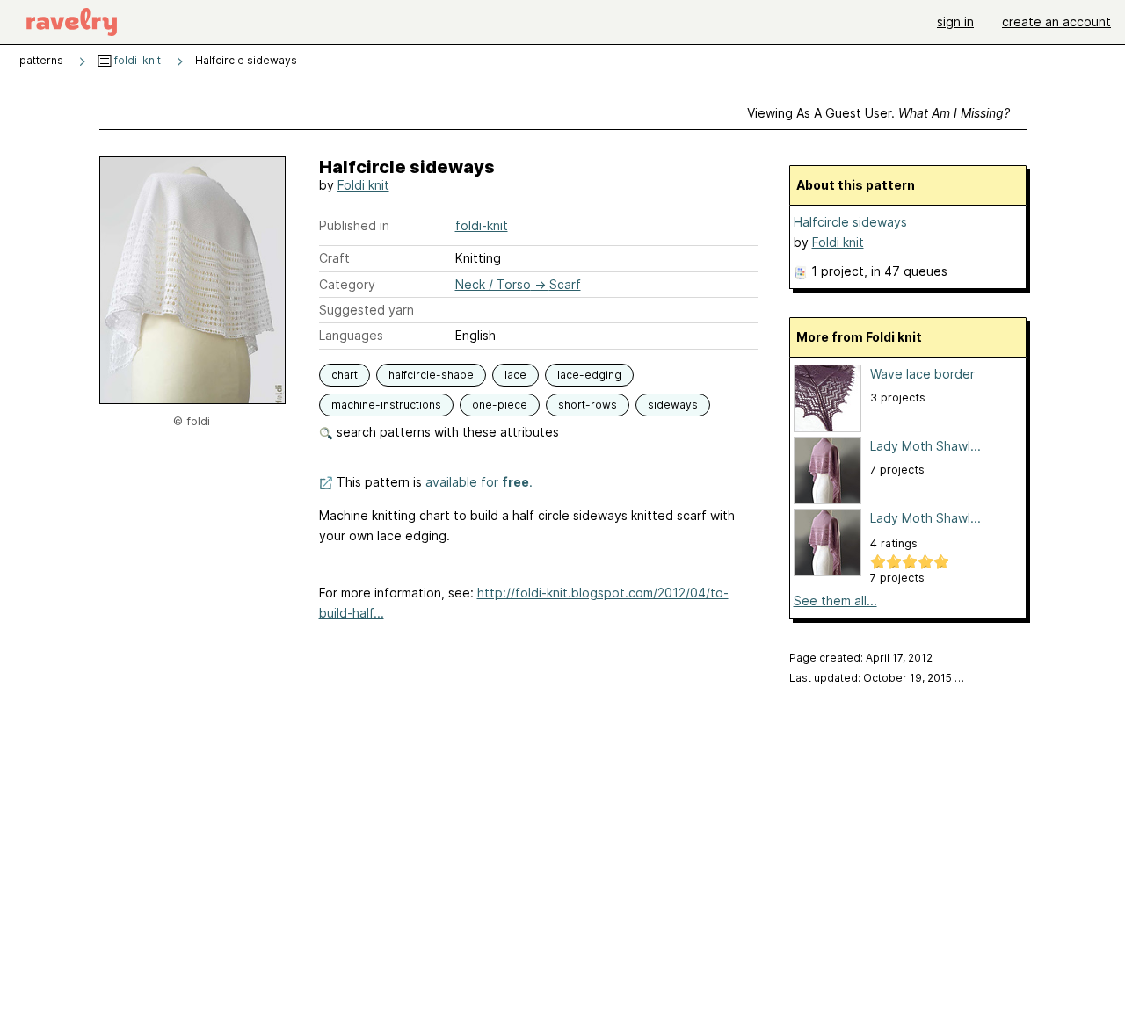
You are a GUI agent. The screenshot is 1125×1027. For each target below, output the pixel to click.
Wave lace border (922, 373)
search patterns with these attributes (446, 431)
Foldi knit (363, 184)
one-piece (499, 404)
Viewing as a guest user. (878, 112)
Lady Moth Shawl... (925, 445)
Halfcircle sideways (850, 221)
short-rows (587, 404)
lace (515, 374)
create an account (1056, 21)
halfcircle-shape (431, 374)
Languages (351, 335)
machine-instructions (386, 404)
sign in (955, 21)
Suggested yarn (366, 309)
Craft (334, 257)
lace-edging (589, 374)
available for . (479, 481)
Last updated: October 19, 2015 (876, 677)
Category (347, 284)
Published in (354, 225)
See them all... (835, 600)
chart (344, 374)
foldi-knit (136, 60)
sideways (673, 404)
